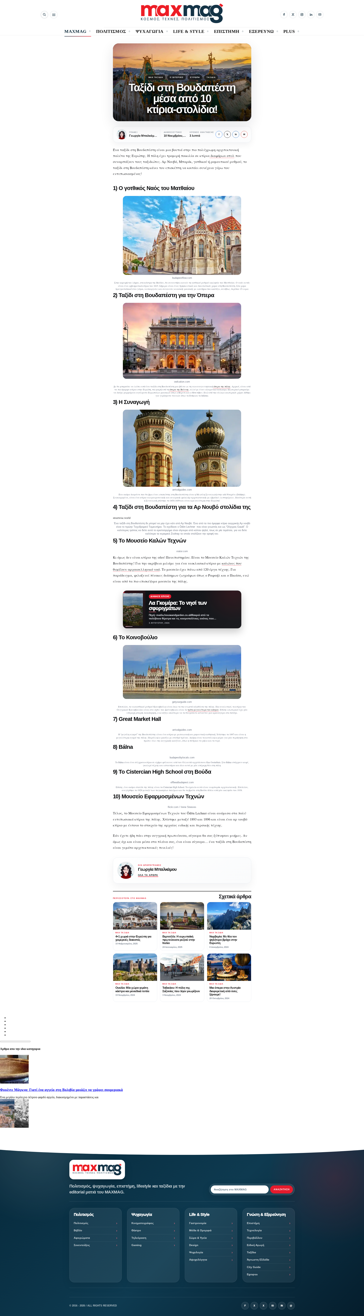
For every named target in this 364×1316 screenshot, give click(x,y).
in (236, 134)
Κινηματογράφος (142, 1223)
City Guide (254, 1267)
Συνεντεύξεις (82, 1245)
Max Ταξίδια (155, 77)
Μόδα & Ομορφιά (200, 1230)
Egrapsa (252, 1274)
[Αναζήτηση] (44, 14)
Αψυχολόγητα (198, 1259)
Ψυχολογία (196, 1252)
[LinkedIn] (311, 14)
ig (273, 1305)
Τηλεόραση (138, 1237)
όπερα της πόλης (221, 386)
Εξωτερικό (176, 77)
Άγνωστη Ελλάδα (258, 1259)
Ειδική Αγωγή (255, 1245)
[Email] (319, 14)
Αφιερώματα (82, 1237)
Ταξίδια (211, 77)
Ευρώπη (195, 77)
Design (193, 1245)
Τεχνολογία (254, 1230)
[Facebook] (284, 14)
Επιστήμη (253, 1223)
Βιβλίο (78, 1230)
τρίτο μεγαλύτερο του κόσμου (203, 709)
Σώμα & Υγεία (198, 1237)
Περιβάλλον (254, 1237)
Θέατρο (136, 1230)
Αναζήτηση (282, 1189)
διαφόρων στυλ (222, 155)
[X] (293, 14)
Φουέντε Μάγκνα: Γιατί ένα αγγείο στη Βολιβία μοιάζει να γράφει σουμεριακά (61, 1090)
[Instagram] (302, 14)
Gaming (136, 1245)
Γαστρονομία (197, 1223)
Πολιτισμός (81, 1223)
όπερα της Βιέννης (179, 389)
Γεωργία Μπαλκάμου (157, 869)
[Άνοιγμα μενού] (54, 14)
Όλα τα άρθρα (148, 875)
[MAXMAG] (182, 13)
